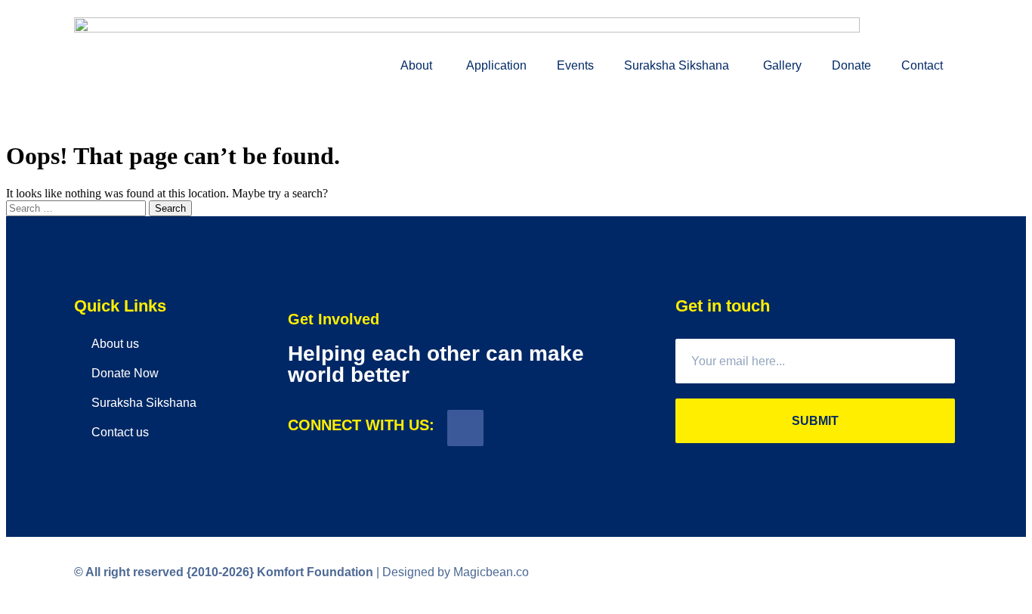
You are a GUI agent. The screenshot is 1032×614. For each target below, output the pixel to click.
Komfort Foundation (315, 572)
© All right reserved (164, 572)
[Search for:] (77, 207)
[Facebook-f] (465, 428)
